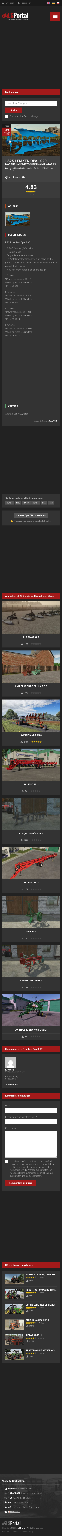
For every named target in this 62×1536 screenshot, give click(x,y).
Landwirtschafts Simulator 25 (21, 168)
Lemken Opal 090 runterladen (31, 515)
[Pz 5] (31, 814)
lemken (26, 503)
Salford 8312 (31, 784)
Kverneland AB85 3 (31, 980)
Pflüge (11, 170)
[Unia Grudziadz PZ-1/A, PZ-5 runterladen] (31, 666)
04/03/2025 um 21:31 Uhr (15, 1072)
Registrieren (26, 3)
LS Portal (15, 16)
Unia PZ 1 (31, 931)
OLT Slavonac (31, 637)
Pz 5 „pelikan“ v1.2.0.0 (31, 833)
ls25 (44, 503)
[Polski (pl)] (58, 3)
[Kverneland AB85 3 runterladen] (31, 961)
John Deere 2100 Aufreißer (31, 1030)
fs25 (18, 503)
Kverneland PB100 (31, 735)
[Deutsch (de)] (53, 3)
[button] (55, 16)
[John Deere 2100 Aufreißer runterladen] (31, 1010)
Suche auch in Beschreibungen (24, 116)
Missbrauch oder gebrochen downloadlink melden (32, 521)
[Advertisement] (31, 55)
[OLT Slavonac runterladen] (31, 617)
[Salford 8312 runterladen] (31, 765)
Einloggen (10, 3)
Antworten (12, 1084)
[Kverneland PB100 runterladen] (31, 716)
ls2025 (36, 503)
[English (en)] (48, 3)
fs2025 (9, 503)
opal (51, 503)
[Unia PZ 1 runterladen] (31, 912)
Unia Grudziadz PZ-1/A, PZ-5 (31, 686)
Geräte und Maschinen (43, 168)
